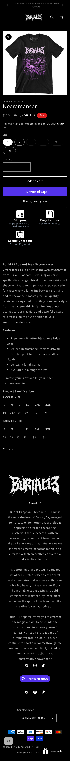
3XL (9, 151)
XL (45, 143)
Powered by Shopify (39, 746)
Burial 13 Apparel (20, 746)
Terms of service (24, 752)
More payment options (35, 201)
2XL (59, 143)
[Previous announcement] (7, 5)
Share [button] (10, 449)
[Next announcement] (63, 5)
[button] (8, 17)
